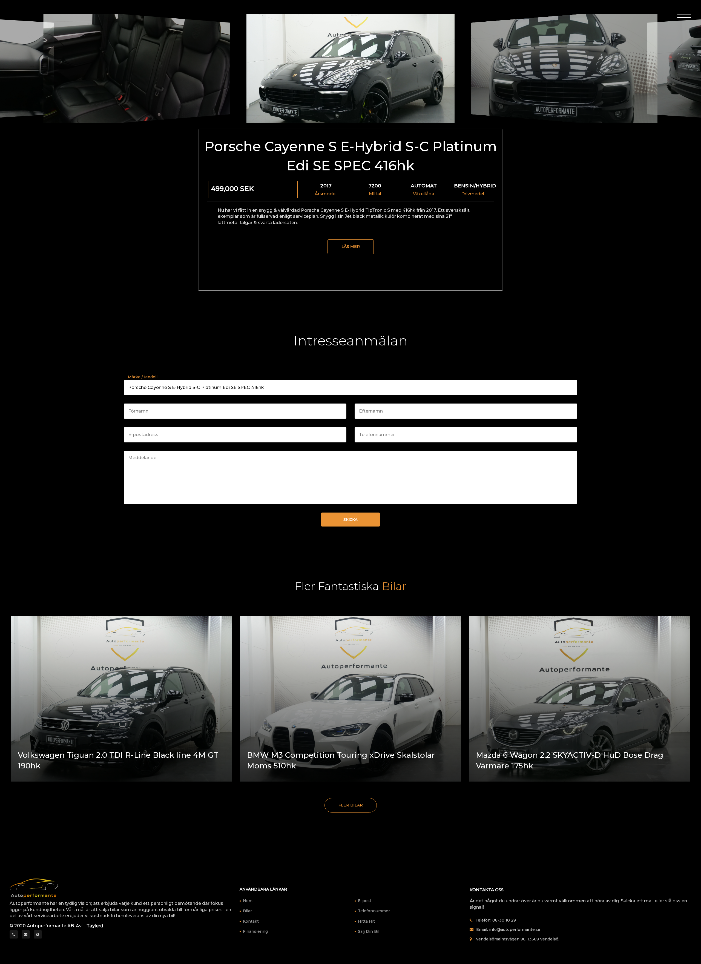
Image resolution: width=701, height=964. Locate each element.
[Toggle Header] (684, 14)
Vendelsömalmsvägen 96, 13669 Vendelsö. (517, 939)
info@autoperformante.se (514, 929)
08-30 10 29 (504, 920)
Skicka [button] (350, 519)
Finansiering (255, 931)
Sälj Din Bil (368, 931)
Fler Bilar (350, 805)
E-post (364, 900)
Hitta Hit (366, 921)
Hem (247, 900)
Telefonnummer (374, 910)
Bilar (247, 910)
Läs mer (350, 246)
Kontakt (251, 921)
